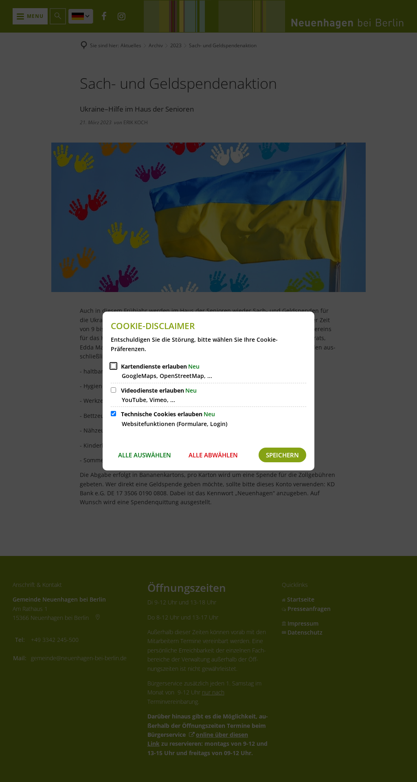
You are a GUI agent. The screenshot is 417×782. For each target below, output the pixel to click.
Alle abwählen (213, 455)
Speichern (282, 455)
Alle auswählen (144, 455)
